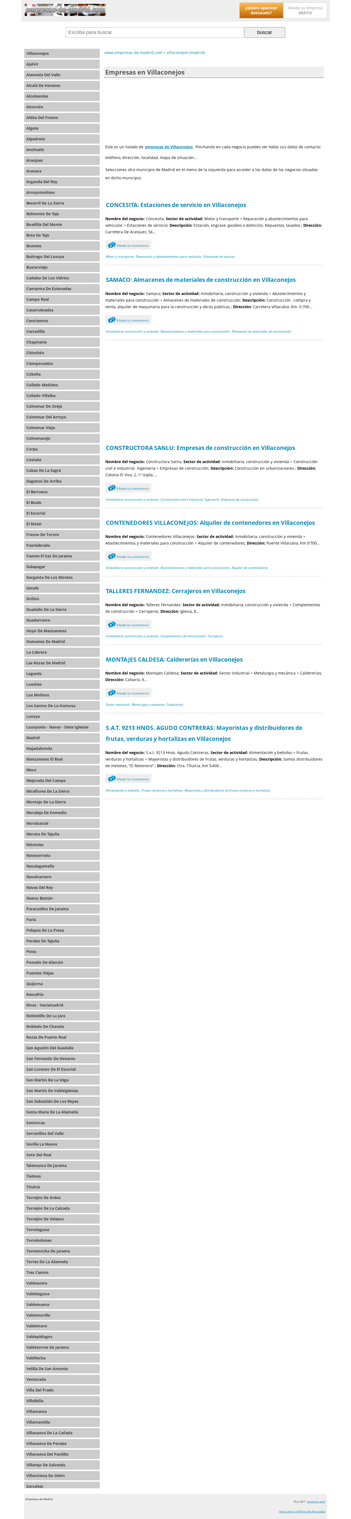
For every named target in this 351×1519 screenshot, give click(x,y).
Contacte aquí (316, 1501)
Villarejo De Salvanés (45, 1464)
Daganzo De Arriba (43, 481)
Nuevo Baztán (39, 898)
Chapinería (36, 342)
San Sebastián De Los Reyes (52, 1101)
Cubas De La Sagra (43, 470)
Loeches (34, 684)
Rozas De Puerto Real (46, 1037)
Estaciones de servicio (219, 256)
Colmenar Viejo (40, 427)
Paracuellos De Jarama (47, 908)
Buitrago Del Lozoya (45, 256)
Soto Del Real (38, 1154)
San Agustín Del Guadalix (49, 1047)
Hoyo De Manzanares (46, 630)
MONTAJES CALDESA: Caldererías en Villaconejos (174, 659)
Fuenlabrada (38, 545)
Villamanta (36, 1411)
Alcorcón (34, 106)
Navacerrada (38, 855)
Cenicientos (37, 320)
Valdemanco (38, 1304)
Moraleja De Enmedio (46, 812)
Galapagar (35, 566)
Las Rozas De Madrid (45, 662)
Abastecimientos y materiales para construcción (195, 331)
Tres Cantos (37, 1272)
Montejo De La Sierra (46, 801)
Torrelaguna (37, 1229)
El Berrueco (37, 491)
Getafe (32, 588)
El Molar (34, 523)
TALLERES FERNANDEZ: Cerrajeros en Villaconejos (175, 591)
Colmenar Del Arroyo (46, 417)
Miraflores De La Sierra (47, 791)
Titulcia (33, 1186)
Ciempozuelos (39, 363)
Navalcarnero (39, 876)
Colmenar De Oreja (44, 406)
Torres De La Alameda (47, 1261)
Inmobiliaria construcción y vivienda (132, 331)
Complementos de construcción (183, 636)
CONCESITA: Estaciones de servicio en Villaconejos (176, 205)
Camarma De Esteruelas (48, 288)
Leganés (34, 673)
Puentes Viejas (40, 973)
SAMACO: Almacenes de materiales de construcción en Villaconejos (201, 280)
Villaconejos (37, 53)
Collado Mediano (42, 384)
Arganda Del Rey (41, 181)
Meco (31, 769)
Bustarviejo (37, 267)
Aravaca (33, 171)
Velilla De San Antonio (47, 1368)
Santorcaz (35, 1122)
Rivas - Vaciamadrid (44, 1005)
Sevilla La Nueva (41, 1144)
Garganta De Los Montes (49, 577)
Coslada (33, 459)
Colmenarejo (38, 438)
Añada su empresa (305, 10)
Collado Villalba (40, 395)
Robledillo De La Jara (45, 1015)
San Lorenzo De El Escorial (51, 1069)
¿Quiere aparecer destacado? (261, 10)
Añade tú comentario (129, 245)
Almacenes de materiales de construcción (261, 331)
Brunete (33, 245)
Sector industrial (118, 704)
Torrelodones (39, 1240)
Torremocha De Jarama (48, 1251)
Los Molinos (37, 695)
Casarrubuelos (39, 310)
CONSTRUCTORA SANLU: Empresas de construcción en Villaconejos (200, 448)
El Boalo (33, 502)
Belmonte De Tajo (42, 213)
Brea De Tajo (37, 235)
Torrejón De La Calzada (48, 1208)
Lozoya (33, 716)
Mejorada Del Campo (46, 780)
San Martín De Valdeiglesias (52, 1090)
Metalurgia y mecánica (148, 704)
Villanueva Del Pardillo (47, 1454)
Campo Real (37, 299)
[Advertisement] (214, 109)
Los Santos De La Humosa (50, 705)
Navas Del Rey (39, 887)
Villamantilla (38, 1422)
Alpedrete (35, 138)
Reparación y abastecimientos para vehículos (169, 256)
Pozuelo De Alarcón (44, 962)
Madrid (33, 737)
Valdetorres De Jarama (47, 1347)
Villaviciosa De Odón (45, 1475)
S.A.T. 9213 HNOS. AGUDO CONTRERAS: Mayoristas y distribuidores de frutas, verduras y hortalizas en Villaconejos (204, 733)
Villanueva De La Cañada (49, 1432)
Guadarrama (38, 620)
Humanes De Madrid (45, 641)
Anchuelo (35, 149)
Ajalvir (32, 64)
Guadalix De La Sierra (46, 609)
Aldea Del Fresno (42, 117)
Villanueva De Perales (46, 1443)
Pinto (31, 951)
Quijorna (34, 983)
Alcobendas (37, 96)
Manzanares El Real (44, 759)
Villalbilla (34, 1400)
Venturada (36, 1379)
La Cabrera (36, 652)
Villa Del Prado (40, 1390)
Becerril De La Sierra (45, 203)
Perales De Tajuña (42, 940)
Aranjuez (34, 160)
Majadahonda (39, 748)
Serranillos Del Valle (45, 1133)
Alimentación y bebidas (123, 790)
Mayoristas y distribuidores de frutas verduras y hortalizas (227, 790)
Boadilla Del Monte (44, 224)
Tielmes (33, 1176)
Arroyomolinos (40, 192)
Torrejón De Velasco (45, 1219)
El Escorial (35, 513)
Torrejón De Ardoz (43, 1197)
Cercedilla (35, 331)
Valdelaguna (37, 1293)
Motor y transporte (120, 256)
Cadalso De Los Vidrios (47, 277)
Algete (32, 128)
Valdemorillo (38, 1315)
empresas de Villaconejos (169, 146)
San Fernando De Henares (50, 1058)
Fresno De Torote (42, 534)
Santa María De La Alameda (52, 1112)
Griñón (32, 598)
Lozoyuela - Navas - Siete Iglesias (57, 727)
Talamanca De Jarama (46, 1165)
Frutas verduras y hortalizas (162, 790)
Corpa (32, 449)
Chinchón (35, 352)
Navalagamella (40, 866)
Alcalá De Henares (43, 85)
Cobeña (33, 374)
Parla (31, 919)
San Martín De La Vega (47, 1079)
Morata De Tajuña (42, 834)
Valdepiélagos (39, 1336)
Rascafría (34, 994)
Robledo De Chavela (45, 1026)
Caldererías (174, 704)
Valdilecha (36, 1358)
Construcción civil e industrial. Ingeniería (189, 499)
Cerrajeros (215, 636)
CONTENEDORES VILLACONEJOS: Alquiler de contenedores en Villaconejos (210, 522)
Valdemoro (36, 1325)
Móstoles (35, 844)
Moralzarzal (37, 823)
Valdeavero (36, 1283)
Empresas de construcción (240, 499)
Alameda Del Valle (43, 74)
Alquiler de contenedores (250, 567)
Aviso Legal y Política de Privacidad (302, 1511)
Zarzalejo (34, 1486)
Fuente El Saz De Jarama (49, 556)
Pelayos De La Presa (45, 930)
